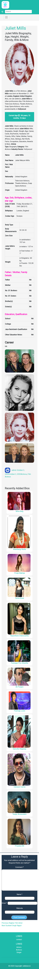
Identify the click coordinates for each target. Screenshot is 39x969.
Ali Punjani (19, 687)
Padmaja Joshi (19, 711)
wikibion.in (27, 966)
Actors (18, 947)
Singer (19, 952)
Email (4, 903)
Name (19, 894)
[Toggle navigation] (6, 17)
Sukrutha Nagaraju (19, 749)
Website (19, 908)
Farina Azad (19, 598)
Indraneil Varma (19, 787)
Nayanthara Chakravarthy (19, 636)
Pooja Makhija (19, 573)
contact (19, 939)
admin (14, 470)
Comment (19, 867)
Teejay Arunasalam (19, 814)
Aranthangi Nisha (19, 549)
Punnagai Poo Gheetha (19, 663)
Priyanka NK (19, 846)
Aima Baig (19, 511)
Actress (24, 474)
